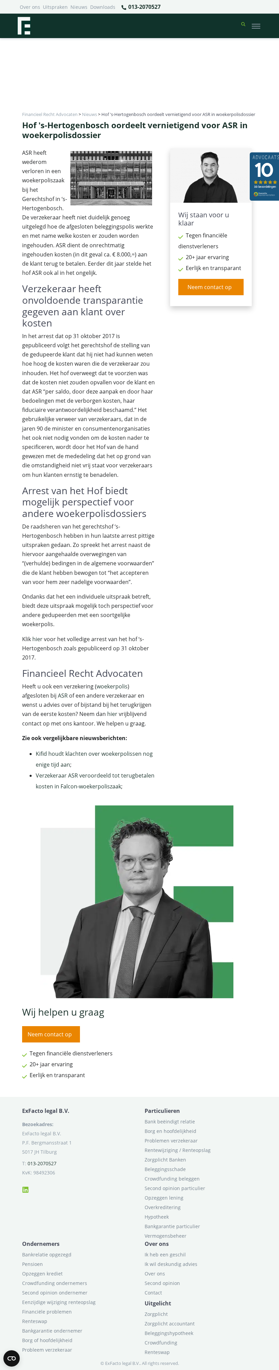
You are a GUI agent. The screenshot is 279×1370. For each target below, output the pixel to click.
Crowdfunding (161, 1342)
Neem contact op (209, 287)
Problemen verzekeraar (171, 1140)
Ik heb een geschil (165, 1254)
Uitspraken (55, 7)
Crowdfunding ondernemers (54, 1283)
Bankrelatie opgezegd (46, 1254)
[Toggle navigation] (256, 26)
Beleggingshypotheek (169, 1333)
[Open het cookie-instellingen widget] (11, 1358)
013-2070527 (144, 7)
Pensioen (32, 1264)
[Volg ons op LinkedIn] (25, 1188)
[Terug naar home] (24, 26)
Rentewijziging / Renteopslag (178, 1150)
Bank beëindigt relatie (170, 1121)
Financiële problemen (47, 1311)
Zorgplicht (156, 1314)
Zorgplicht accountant (170, 1323)
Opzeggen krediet (42, 1273)
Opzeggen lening (164, 1197)
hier (37, 639)
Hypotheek (157, 1217)
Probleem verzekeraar (47, 1350)
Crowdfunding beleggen (172, 1178)
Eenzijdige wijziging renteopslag (59, 1302)
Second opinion (162, 1283)
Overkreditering (163, 1207)
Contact (153, 1292)
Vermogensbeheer (165, 1236)
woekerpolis (112, 686)
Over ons (30, 7)
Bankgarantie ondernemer (52, 1330)
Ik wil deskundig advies (171, 1264)
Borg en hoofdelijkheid (170, 1131)
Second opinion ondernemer (54, 1292)
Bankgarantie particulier (172, 1226)
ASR (63, 695)
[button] (243, 26)
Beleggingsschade (165, 1169)
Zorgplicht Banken (165, 1159)
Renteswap (34, 1321)
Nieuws (78, 7)
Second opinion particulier (175, 1188)
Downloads (102, 7)
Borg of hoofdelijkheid (47, 1340)
